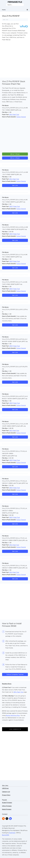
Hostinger (12, 832)
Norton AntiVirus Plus (13, 715)
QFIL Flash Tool (14, 114)
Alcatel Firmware (7, 802)
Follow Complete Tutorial (15, 674)
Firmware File (15, 2)
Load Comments (14, 729)
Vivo (7, 19)
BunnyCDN (5, 835)
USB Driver (5, 788)
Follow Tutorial (21, 117)
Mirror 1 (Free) (15, 154)
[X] (7, 819)
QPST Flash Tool (14, 206)
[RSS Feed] (3, 819)
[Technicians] (10, 819)
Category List (6, 791)
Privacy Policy (6, 795)
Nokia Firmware (6, 809)
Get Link (15, 185)
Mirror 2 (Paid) (15, 158)
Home (4, 19)
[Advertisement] (15, 59)
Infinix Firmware (7, 806)
